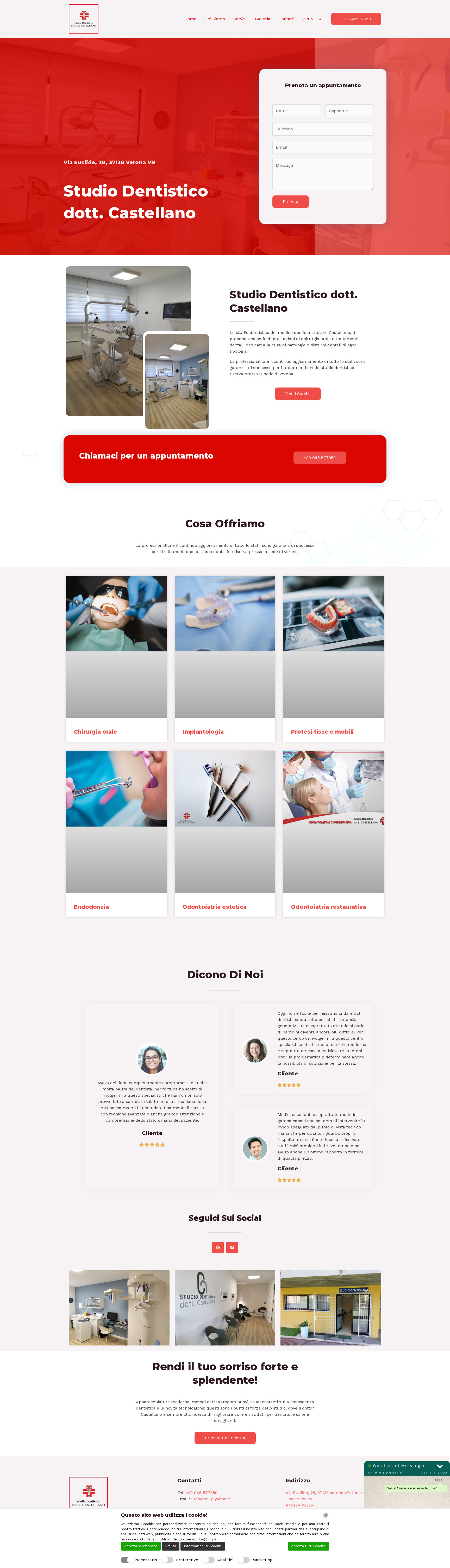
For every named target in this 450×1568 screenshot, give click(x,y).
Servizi (240, 18)
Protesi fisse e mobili (322, 731)
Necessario (146, 1559)
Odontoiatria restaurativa (328, 907)
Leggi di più (208, 1539)
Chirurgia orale (95, 731)
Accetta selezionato (140, 1546)
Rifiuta (170, 1546)
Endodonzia (91, 907)
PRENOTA (312, 18)
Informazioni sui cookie (203, 1546)
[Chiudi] (325, 1515)
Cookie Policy (299, 1498)
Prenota (290, 201)
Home (190, 18)
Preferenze (187, 1559)
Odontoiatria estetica (215, 907)
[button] (356, 19)
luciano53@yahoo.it (210, 1498)
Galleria (262, 18)
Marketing (262, 1559)
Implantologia (203, 731)
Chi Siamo (215, 18)
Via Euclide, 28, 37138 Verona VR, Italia (324, 1492)
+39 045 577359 (201, 1492)
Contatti (286, 18)
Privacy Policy (299, 1505)
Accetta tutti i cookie (308, 1546)
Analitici (225, 1559)
